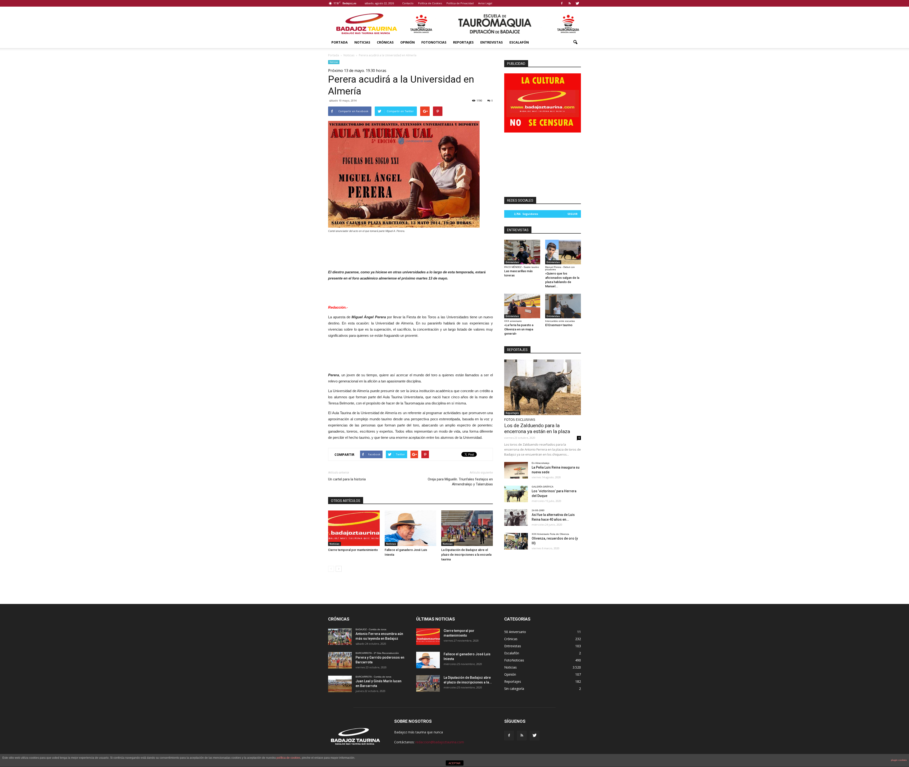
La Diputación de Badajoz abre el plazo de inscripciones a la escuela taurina (466, 554)
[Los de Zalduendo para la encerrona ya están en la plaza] (542, 387)
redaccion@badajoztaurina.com (439, 742)
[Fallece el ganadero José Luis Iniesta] (410, 528)
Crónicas (385, 42)
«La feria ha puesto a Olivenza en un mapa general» (518, 329)
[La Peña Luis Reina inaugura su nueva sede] (516, 470)
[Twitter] (577, 3)
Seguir (572, 214)
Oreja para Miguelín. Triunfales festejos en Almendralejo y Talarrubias (460, 481)
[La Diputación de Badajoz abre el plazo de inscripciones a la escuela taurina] (467, 528)
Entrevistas (491, 42)
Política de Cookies (430, 3)
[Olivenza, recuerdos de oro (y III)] (516, 541)
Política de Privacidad (460, 3)
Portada (339, 42)
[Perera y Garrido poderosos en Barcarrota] (340, 660)
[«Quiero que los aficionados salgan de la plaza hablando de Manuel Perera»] (563, 252)
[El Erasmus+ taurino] (563, 306)
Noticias (362, 42)
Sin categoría (514, 688)
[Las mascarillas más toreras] (522, 252)
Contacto (408, 3)
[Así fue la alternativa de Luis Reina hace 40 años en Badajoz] (516, 517)
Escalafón (519, 42)
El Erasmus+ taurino (558, 325)
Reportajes (463, 42)
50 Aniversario (515, 632)
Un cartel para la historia (347, 479)
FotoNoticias (433, 42)
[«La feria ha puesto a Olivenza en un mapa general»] (522, 306)
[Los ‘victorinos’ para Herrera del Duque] (516, 494)
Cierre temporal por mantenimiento (353, 550)
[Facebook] (561, 3)
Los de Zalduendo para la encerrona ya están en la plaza (537, 428)
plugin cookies (899, 760)
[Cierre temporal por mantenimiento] (354, 528)
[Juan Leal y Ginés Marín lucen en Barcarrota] (340, 684)
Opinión (407, 42)
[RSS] (569, 3)
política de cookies (288, 757)
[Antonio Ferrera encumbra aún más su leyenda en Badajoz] (340, 636)
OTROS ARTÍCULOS (345, 501)
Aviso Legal (485, 3)
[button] (575, 42)
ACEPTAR (454, 763)
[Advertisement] (410, 250)
